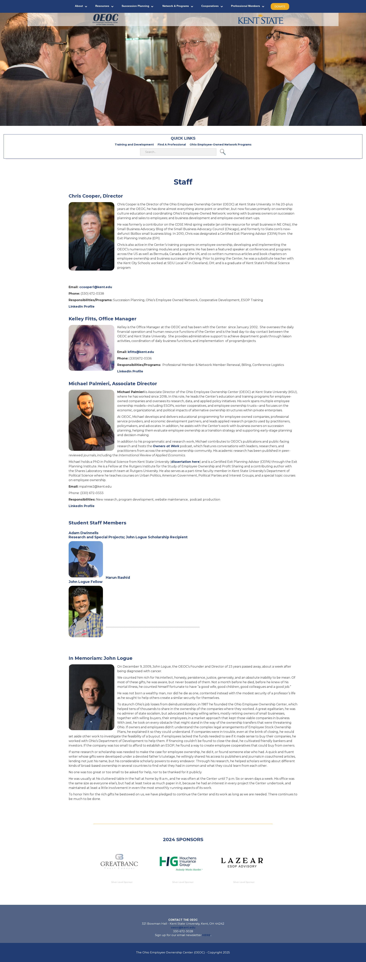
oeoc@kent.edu (183, 927)
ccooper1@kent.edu (95, 287)
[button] (81, 6)
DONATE (279, 6)
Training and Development (134, 144)
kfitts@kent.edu (141, 352)
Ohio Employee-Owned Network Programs (220, 144)
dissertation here (185, 462)
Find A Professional (172, 144)
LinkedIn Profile (82, 306)
